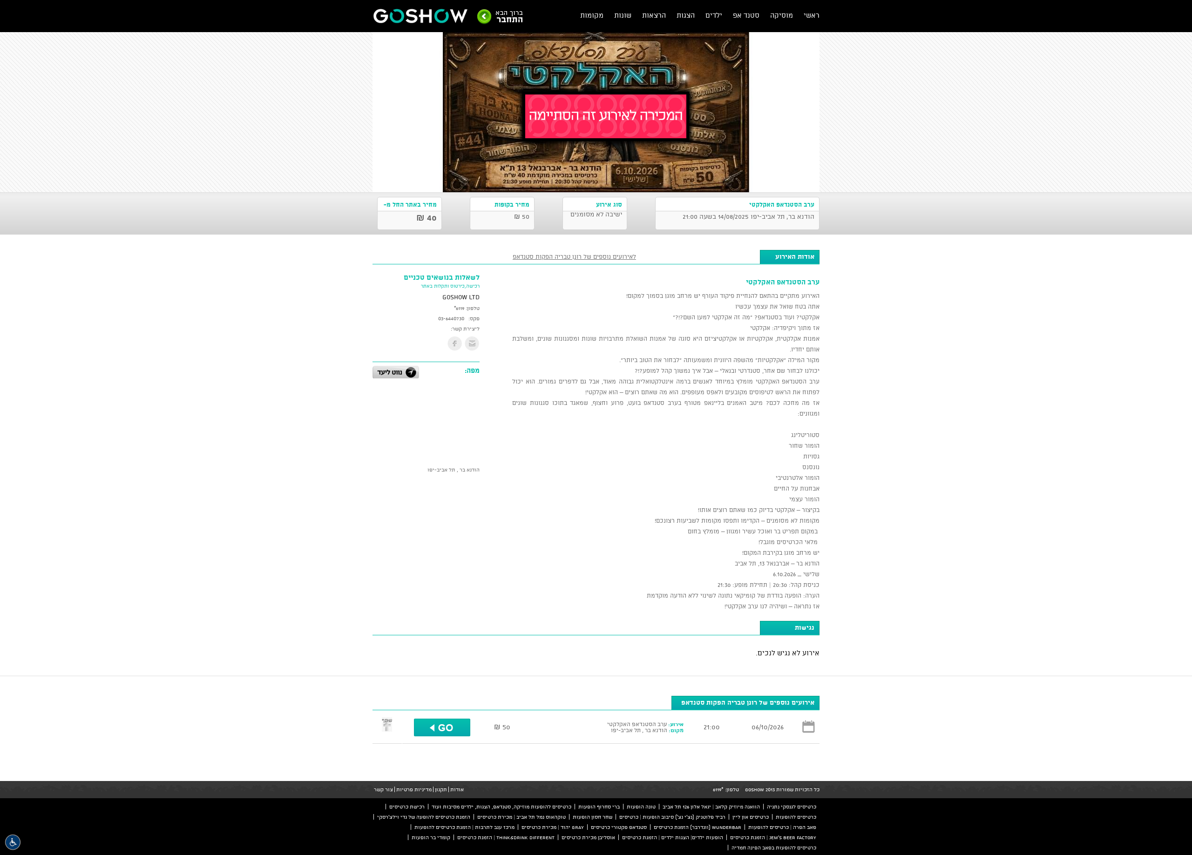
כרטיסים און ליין (750, 817)
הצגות (686, 15)
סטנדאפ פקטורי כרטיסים (619, 827)
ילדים (713, 15)
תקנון (441, 789)
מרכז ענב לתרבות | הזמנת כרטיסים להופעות (464, 827)
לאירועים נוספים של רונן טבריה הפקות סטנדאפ (574, 256)
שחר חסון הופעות (592, 817)
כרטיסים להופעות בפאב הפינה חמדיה (773, 847)
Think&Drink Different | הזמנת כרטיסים (506, 837)
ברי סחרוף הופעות (599, 806)
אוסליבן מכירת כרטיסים (588, 837)
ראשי (812, 15)
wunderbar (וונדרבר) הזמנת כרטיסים (697, 827)
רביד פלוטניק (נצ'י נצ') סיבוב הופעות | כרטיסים (672, 817)
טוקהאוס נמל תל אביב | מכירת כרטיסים (521, 817)
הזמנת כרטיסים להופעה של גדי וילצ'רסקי (423, 817)
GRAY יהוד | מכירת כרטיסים (553, 827)
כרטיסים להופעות (796, 817)
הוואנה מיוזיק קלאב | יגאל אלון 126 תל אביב (711, 806)
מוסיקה (781, 15)
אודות (457, 789)
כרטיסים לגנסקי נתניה (791, 806)
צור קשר (383, 789)
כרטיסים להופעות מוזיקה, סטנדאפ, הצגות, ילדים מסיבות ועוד (501, 806)
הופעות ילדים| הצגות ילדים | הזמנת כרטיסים (672, 837)
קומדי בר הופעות (431, 837)
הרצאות (654, 15)
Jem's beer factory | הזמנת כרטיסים (773, 837)
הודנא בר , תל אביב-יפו (453, 469)
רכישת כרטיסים (407, 806)
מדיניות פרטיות (414, 789)
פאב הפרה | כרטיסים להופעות (782, 827)
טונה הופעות (641, 806)
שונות (622, 15)
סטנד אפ (746, 15)
